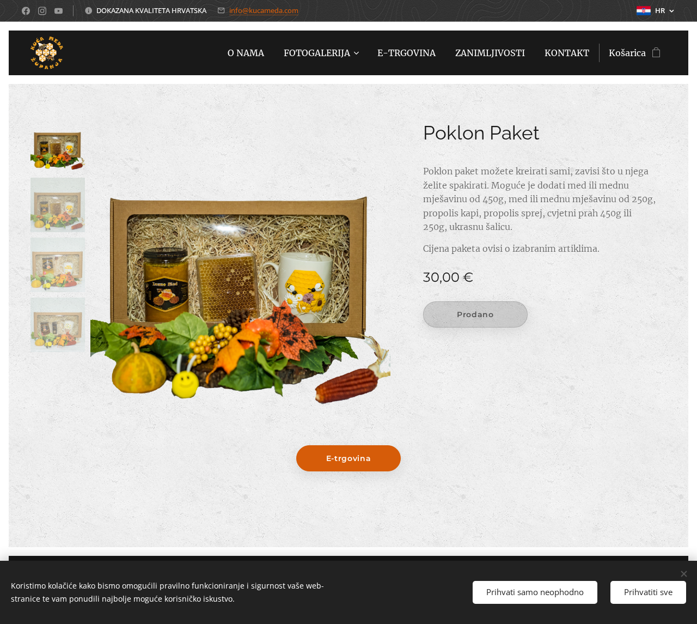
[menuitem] (246, 53)
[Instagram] (42, 11)
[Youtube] (58, 11)
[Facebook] (26, 11)
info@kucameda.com (263, 10)
